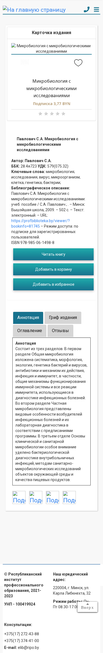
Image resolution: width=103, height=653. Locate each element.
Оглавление (29, 330)
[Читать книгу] (24, 63)
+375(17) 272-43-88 (21, 634)
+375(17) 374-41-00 (21, 641)
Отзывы (60, 330)
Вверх (87, 607)
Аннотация (28, 317)
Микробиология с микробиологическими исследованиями (51, 88)
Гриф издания (63, 317)
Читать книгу (53, 254)
